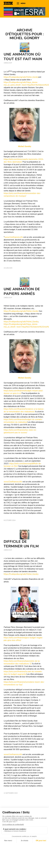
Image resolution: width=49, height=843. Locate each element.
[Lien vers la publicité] (24, 11)
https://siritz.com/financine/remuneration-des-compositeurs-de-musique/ (22, 194)
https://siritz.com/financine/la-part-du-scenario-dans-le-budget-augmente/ (23, 672)
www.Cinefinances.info (14, 237)
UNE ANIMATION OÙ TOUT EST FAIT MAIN (23, 56)
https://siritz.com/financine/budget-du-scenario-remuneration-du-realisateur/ (23, 420)
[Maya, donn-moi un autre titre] (24, 47)
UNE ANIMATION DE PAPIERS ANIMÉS (22, 291)
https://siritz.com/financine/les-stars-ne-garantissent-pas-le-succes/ (20, 431)
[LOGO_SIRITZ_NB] (9, 3)
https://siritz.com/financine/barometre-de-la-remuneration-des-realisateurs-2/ (22, 662)
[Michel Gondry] (24, 534)
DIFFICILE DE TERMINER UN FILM (21, 544)
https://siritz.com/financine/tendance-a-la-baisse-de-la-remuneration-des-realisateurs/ (24, 410)
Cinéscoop (8, 63)
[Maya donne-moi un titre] (24, 282)
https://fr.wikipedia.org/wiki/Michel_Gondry (21, 77)
